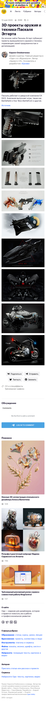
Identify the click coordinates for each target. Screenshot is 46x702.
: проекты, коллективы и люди (22, 639)
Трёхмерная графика (14, 389)
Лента (17, 11)
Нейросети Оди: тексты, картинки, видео (21, 677)
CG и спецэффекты (14, 386)
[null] (14, 374)
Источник (6, 106)
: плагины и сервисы (18, 643)
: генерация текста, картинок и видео (21, 654)
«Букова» (25, 64)
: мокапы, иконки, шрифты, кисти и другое (21, 648)
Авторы (37, 11)
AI (11, 11)
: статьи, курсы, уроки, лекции (22, 635)
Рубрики (27, 11)
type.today (31, 694)
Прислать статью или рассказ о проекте (20, 668)
